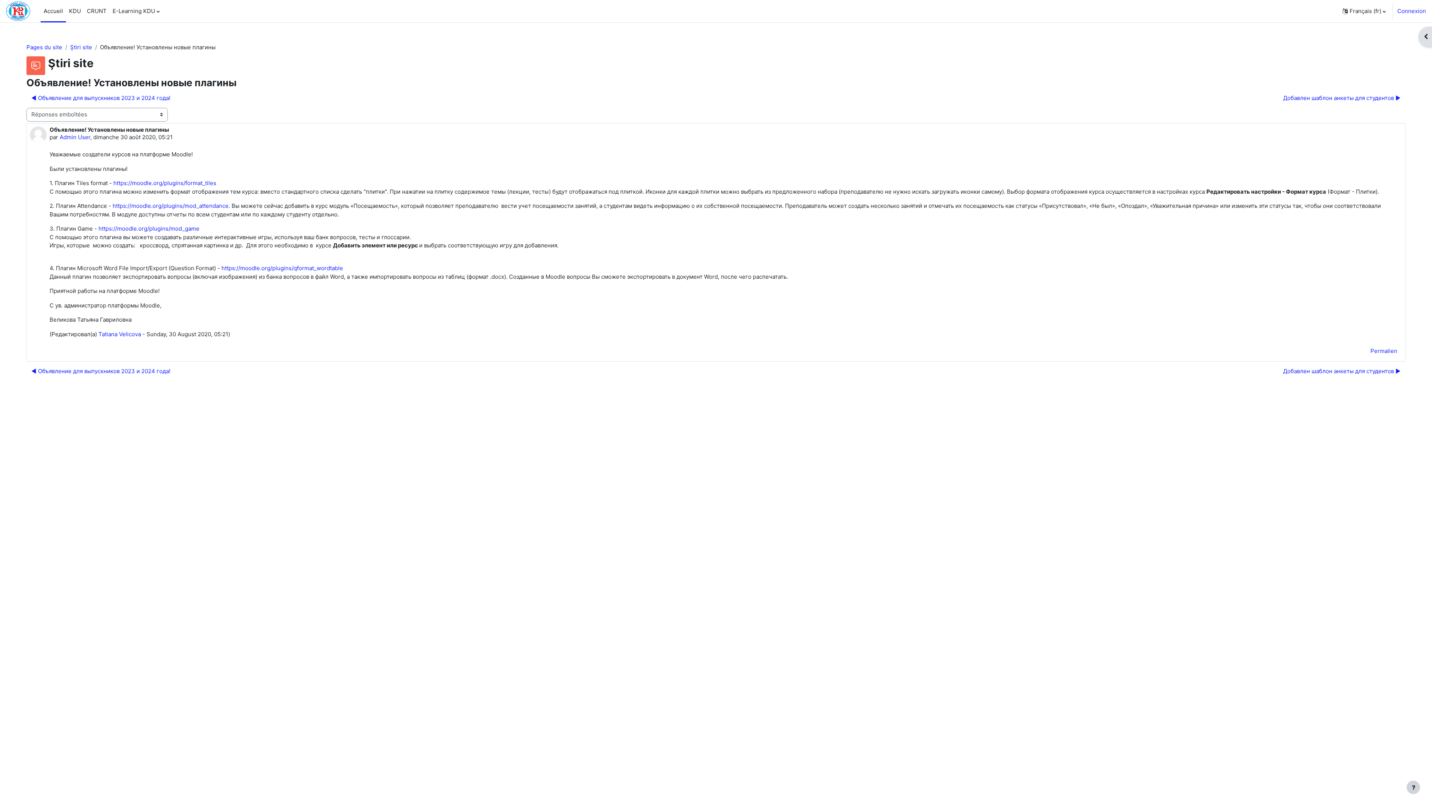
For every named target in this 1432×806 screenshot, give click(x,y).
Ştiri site (81, 47)
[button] (1364, 11)
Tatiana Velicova (119, 334)
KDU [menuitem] (75, 11)
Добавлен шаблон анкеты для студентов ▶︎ (1342, 97)
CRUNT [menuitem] (97, 11)
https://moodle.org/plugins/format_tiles (164, 183)
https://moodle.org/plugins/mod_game (149, 228)
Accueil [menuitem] (53, 11)
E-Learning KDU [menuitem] (134, 11)
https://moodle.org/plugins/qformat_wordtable (282, 268)
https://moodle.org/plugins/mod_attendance (171, 205)
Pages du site (44, 47)
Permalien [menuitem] (1383, 350)
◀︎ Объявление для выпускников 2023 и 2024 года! (100, 97)
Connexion (1411, 11)
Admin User (75, 137)
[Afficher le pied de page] (1413, 787)
